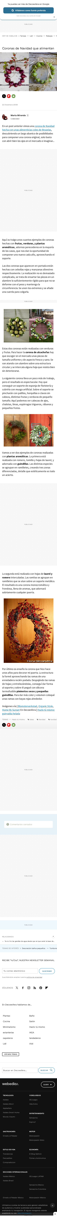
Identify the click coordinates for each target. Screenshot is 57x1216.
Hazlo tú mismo (18, 719)
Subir (46, 1084)
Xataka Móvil (8, 1104)
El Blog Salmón (35, 1154)
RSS (35, 987)
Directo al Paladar (10, 1136)
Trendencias (8, 1154)
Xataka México (9, 1176)
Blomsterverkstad (27, 706)
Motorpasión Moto (36, 1140)
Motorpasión (34, 1136)
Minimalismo (9, 1027)
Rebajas (49, 36)
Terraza (23, 36)
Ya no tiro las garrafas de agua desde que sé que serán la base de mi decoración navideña (30, 941)
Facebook (23, 987)
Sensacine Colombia (37, 1189)
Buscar (45, 1070)
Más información (24, 1213)
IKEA (31, 1032)
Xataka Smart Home (11, 1112)
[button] (19, 115)
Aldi (31, 1043)
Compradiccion (9, 1162)
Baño (31, 1015)
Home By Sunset (11, 709)
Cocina (39, 36)
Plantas (6, 1015)
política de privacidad (34, 977)
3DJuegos (33, 1100)
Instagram (29, 987)
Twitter (4, 96)
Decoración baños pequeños (34, 948)
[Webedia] (10, 1085)
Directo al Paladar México (13, 1197)
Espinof (32, 1122)
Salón (32, 1021)
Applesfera (7, 1108)
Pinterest (41, 987)
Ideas (32, 719)
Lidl (31, 36)
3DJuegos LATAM (36, 1176)
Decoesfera (7, 1158)
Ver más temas (10, 1054)
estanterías (8, 1032)
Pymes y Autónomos (37, 1158)
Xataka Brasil (8, 1180)
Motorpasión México (37, 1197)
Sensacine (33, 1118)
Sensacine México (36, 1185)
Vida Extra (33, 1104)
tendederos (35, 1038)
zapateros (8, 1038)
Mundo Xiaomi (9, 1117)
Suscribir (47, 971)
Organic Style (45, 706)
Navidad (42, 719)
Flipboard (9, 96)
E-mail (13, 96)
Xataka (5, 1100)
